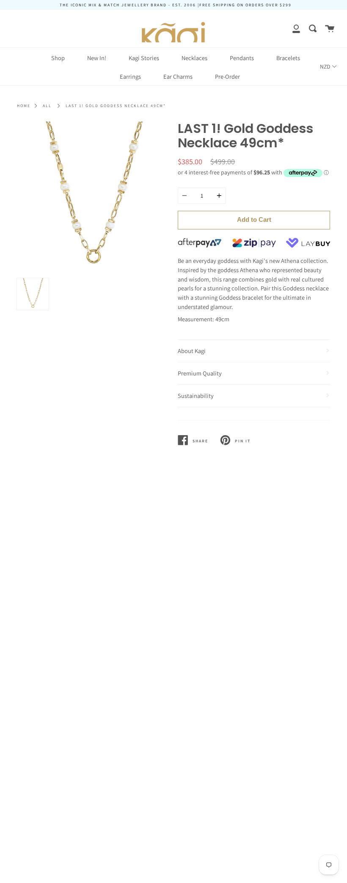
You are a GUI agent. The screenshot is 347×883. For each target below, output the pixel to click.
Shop (58, 58)
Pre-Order (227, 76)
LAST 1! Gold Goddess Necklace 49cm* (116, 105)
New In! (96, 58)
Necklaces (194, 58)
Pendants (242, 58)
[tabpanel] (93, 197)
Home (23, 105)
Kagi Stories (144, 58)
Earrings (130, 76)
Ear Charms (178, 76)
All (47, 105)
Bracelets (288, 58)
